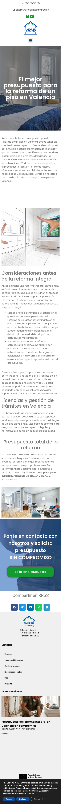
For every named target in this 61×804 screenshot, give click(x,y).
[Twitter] (32, 16)
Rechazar (23, 799)
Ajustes (37, 799)
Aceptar (9, 799)
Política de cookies (12, 790)
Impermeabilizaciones (13, 660)
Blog (6, 678)
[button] (30, 40)
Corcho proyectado (12, 666)
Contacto (8, 684)
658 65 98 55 (33, 635)
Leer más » (5, 734)
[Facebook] (27, 16)
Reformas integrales (13, 672)
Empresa (8, 654)
